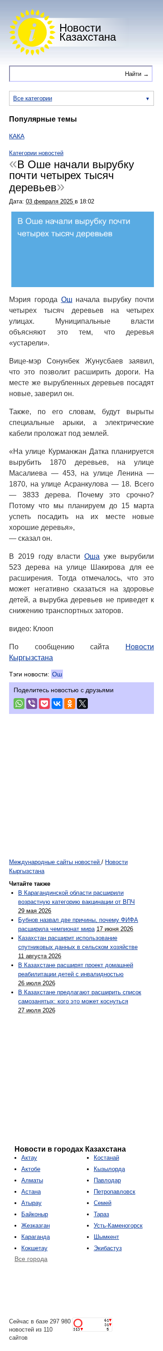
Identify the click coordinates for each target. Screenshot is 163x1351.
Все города (31, 1258)
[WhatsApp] (19, 703)
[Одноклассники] (69, 703)
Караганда (35, 1236)
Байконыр (34, 1214)
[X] (82, 703)
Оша (92, 556)
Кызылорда (109, 1169)
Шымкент (106, 1236)
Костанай (106, 1157)
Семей (102, 1203)
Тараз (101, 1214)
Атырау (31, 1203)
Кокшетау (34, 1248)
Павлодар (107, 1180)
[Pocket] (44, 703)
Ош (66, 299)
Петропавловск (114, 1191)
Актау (29, 1157)
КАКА (11, 136)
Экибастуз (108, 1248)
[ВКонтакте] (57, 703)
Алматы (32, 1180)
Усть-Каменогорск (118, 1225)
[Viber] (31, 703)
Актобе (30, 1169)
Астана (31, 1191)
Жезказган (35, 1225)
